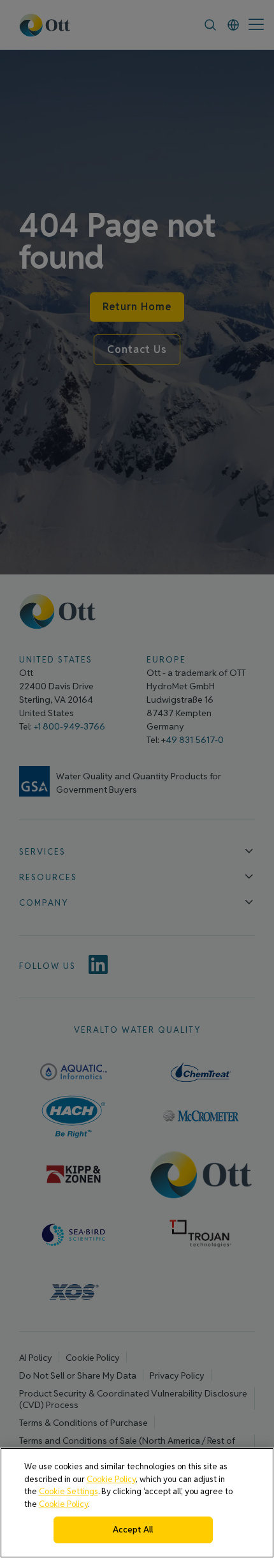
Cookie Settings (68, 1491)
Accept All (133, 1529)
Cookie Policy (111, 1479)
